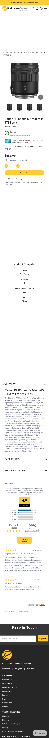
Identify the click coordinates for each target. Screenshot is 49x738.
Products (14, 52)
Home (5, 52)
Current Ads (7, 702)
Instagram (18, 669)
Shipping (8, 160)
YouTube (30, 669)
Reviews (5, 706)
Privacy (5, 727)
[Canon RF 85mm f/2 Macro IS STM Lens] (9, 107)
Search (5, 695)
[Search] (33, 8)
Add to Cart (24, 173)
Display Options (10, 611)
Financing (6, 716)
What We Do (7, 683)
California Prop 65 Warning (13, 731)
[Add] (18, 166)
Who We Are (7, 679)
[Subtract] (6, 166)
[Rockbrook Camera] (14, 8)
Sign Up (43, 638)
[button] (37, 8)
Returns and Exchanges (11, 724)
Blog (4, 699)
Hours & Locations (9, 687)
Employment (7, 691)
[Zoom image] (40, 97)
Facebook (6, 669)
